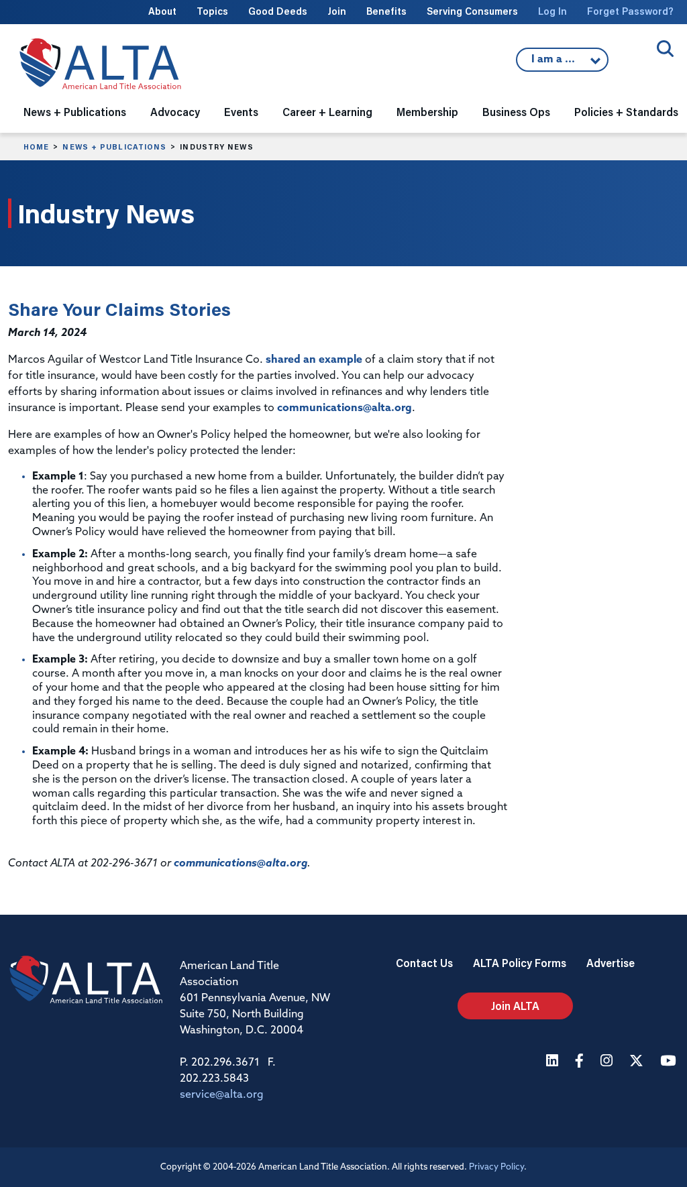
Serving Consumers (472, 11)
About (162, 11)
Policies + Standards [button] (626, 112)
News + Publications (114, 147)
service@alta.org (222, 1095)
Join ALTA (515, 1006)
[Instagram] (608, 1062)
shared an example (314, 360)
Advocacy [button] (175, 112)
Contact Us (424, 963)
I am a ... (555, 63)
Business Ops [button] (516, 112)
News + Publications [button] (74, 112)
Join (336, 11)
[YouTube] (669, 1062)
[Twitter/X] (638, 1062)
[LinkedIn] (554, 1062)
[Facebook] (581, 1062)
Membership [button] (427, 112)
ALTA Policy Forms (519, 963)
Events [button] (241, 112)
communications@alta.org (344, 408)
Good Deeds (277, 11)
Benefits (386, 11)
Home (36, 147)
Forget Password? (630, 11)
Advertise (610, 963)
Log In (552, 11)
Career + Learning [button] (327, 112)
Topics (212, 11)
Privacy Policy (496, 1167)
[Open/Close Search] (665, 48)
